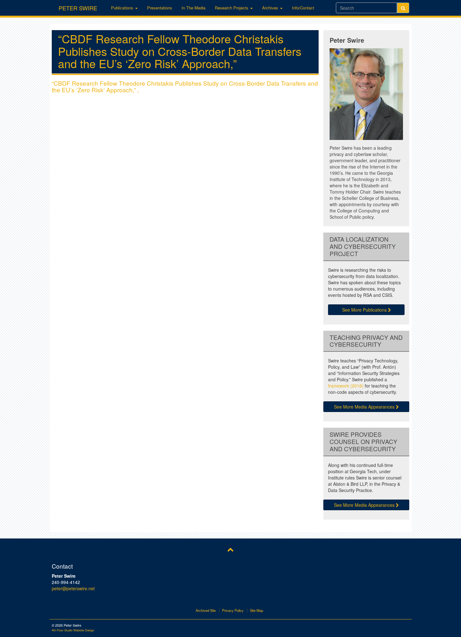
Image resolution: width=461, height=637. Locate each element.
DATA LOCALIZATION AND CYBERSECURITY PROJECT (363, 246)
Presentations (159, 8)
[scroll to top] (230, 549)
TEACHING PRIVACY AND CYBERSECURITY (366, 341)
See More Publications (365, 310)
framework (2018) (345, 386)
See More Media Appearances (365, 407)
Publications (123, 8)
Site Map (256, 610)
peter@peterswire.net (73, 588)
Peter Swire (78, 6)
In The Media (193, 8)
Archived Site (206, 610)
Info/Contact (303, 8)
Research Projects (232, 8)
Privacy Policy (233, 610)
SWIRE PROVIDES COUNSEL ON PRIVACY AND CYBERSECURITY (363, 441)
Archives (270, 8)
